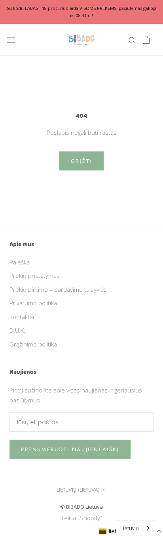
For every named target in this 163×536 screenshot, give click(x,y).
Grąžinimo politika (33, 344)
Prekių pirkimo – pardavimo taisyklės (58, 289)
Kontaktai (21, 317)
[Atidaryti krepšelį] (146, 40)
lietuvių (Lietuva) (78, 490)
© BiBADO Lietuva (81, 506)
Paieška (19, 262)
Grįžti (82, 161)
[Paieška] (132, 39)
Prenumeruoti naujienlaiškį (70, 449)
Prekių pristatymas (34, 275)
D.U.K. (17, 330)
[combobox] (135, 528)
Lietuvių (129, 528)
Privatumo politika (33, 303)
